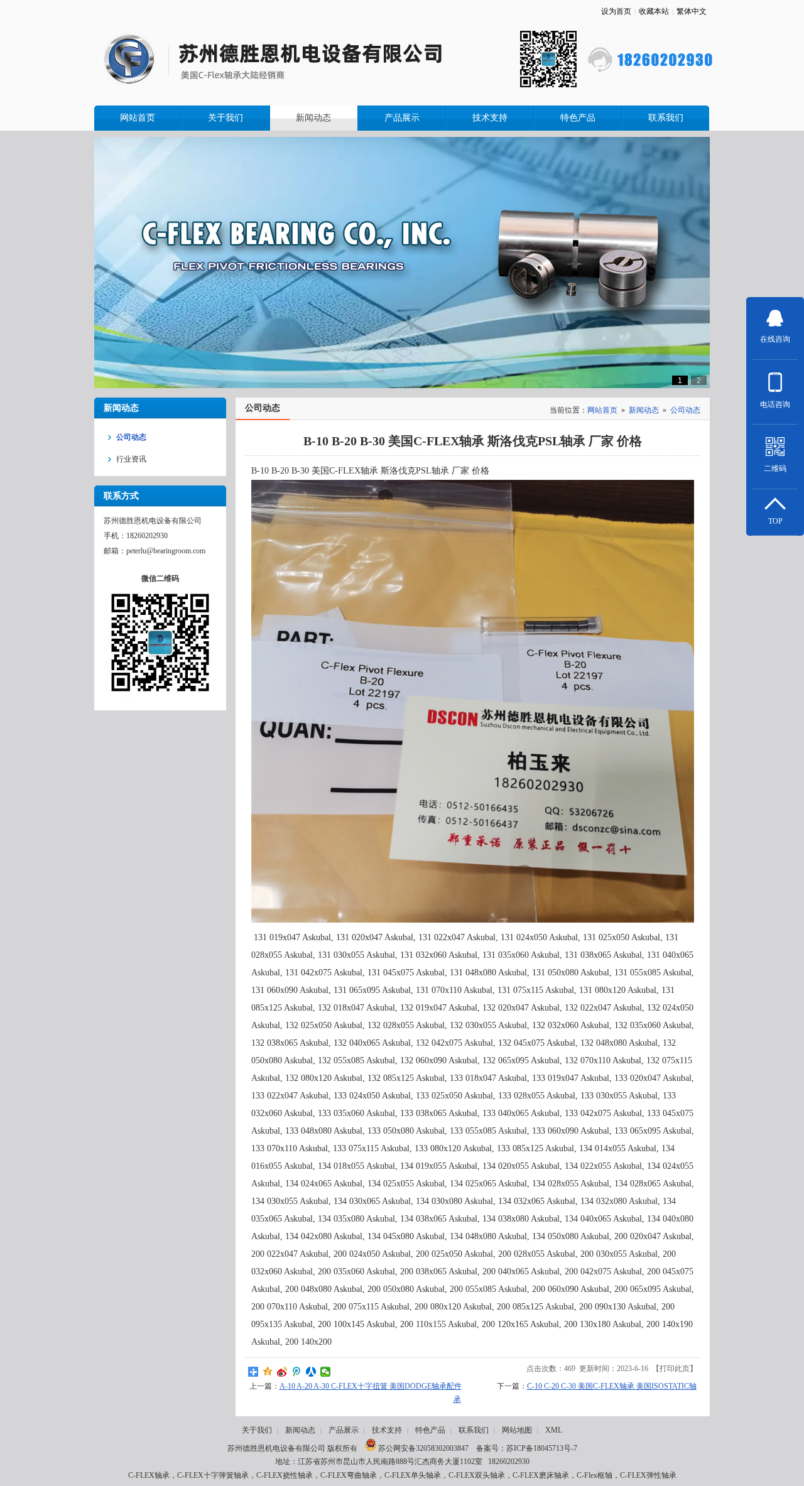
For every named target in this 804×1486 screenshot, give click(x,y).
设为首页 (616, 11)
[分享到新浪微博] (282, 1372)
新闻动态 (644, 410)
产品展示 (344, 1430)
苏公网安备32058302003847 (422, 1448)
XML (553, 1430)
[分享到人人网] (311, 1372)
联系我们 (474, 1430)
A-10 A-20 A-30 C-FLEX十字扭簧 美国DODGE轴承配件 (371, 1386)
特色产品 (430, 1430)
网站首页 (602, 410)
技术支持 (387, 1430)
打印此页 (675, 1368)
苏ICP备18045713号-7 (541, 1448)
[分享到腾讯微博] (296, 1372)
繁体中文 (691, 11)
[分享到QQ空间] (268, 1372)
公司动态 (685, 410)
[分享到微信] (325, 1372)
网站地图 (517, 1430)
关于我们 (257, 1430)
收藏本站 (654, 11)
